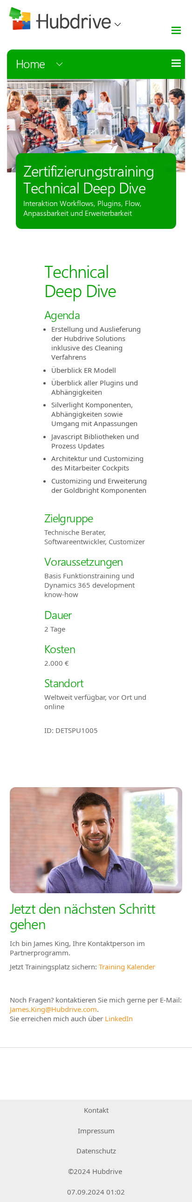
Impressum (96, 1130)
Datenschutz (96, 1150)
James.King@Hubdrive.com (53, 1009)
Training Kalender (127, 966)
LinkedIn (119, 1018)
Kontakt (96, 1110)
